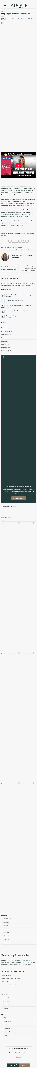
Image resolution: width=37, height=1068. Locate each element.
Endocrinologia (5, 331)
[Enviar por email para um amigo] (20, 241)
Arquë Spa (6, 929)
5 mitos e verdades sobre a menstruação (16, 311)
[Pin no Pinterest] (23, 241)
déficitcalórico (10, 249)
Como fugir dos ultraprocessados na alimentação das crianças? (29, 268)
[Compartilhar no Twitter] (16, 241)
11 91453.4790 (9, 981)
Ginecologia (4, 334)
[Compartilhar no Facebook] (13, 241)
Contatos (5, 1025)
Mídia (2, 11)
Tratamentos (6, 1004)
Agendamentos (7, 1021)
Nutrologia (6, 922)
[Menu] (5, 5)
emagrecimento (17, 249)
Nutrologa (4, 344)
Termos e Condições (8, 1028)
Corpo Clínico (6, 1001)
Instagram (3, 520)
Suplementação (5, 351)
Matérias (5, 1008)
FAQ (4, 1018)
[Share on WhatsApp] (10, 241)
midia (23, 249)
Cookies (5, 1035)
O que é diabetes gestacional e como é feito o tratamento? (18, 316)
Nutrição (3, 341)
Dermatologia (5, 328)
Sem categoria (5, 347)
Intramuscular (6, 942)
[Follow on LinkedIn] (5, 988)
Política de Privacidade (9, 1031)
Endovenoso (6, 939)
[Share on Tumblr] (27, 241)
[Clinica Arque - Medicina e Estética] (19, 5)
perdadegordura (28, 249)
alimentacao (4, 249)
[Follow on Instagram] (3, 988)
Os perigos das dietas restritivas (14, 300)
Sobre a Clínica (7, 998)
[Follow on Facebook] (2, 988)
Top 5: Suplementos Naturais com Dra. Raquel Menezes (18, 306)
